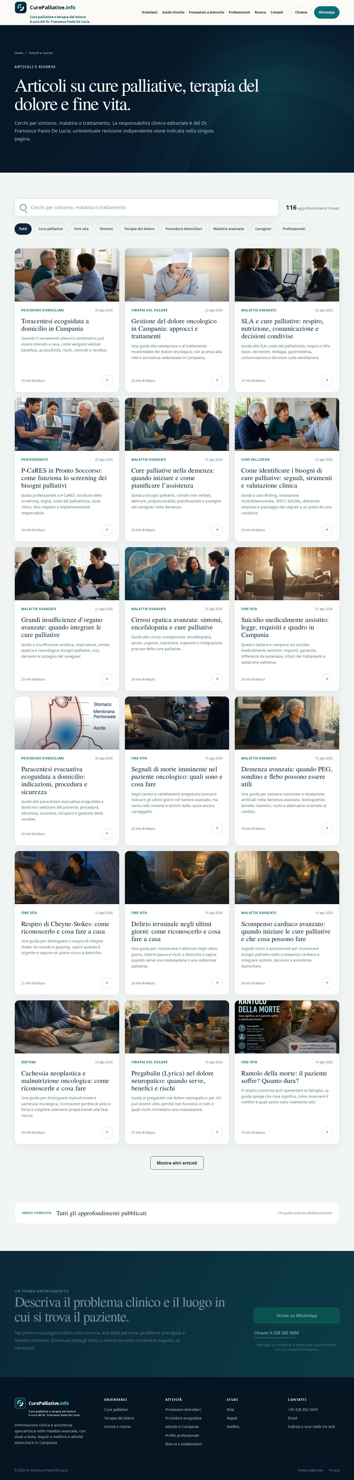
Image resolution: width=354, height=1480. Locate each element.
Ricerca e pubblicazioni (183, 1444)
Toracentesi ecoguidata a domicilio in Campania (55, 324)
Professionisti (239, 12)
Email (292, 1418)
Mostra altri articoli (177, 1163)
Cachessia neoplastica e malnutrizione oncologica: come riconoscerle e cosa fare (65, 1080)
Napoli (232, 1418)
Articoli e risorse (117, 1426)
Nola (230, 1409)
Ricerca (260, 12)
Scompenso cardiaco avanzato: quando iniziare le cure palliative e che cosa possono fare (286, 931)
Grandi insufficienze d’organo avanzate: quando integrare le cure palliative (61, 627)
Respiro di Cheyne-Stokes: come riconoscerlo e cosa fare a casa (65, 927)
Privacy (334, 1470)
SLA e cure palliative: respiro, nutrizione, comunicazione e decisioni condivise (282, 328)
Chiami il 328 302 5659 (276, 1333)
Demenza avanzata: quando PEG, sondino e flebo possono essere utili (286, 776)
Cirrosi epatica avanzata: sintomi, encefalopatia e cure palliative (176, 623)
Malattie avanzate (228, 228)
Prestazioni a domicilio (206, 12)
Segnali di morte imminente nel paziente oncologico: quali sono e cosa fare (177, 776)
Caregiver (263, 228)
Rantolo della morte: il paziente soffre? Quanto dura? (284, 1076)
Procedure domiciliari (184, 228)
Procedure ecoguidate (183, 1418)
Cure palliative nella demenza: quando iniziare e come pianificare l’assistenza (172, 477)
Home (19, 53)
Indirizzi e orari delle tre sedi (311, 1426)
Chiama (301, 12)
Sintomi (106, 228)
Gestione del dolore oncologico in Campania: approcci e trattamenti (174, 328)
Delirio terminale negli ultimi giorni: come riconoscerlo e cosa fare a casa (176, 931)
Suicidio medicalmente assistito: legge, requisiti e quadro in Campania (285, 627)
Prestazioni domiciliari (183, 1409)
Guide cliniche (173, 12)
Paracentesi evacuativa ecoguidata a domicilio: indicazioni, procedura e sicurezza (54, 780)
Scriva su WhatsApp (297, 1315)
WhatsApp (327, 12)
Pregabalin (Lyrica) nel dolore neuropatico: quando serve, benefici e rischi (172, 1080)
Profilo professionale (182, 1435)
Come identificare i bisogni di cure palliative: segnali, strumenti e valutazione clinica (286, 477)
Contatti (277, 12)
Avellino (233, 1426)
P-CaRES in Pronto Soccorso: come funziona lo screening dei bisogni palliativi (64, 477)
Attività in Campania (182, 1426)
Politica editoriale (310, 1470)
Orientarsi (150, 12)
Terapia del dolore (139, 228)
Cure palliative (50, 228)
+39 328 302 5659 (303, 1409)
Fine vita (81, 228)
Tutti (23, 228)
